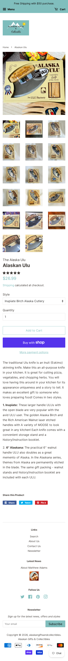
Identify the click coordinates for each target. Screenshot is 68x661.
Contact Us (34, 546)
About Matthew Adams (34, 567)
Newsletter (34, 550)
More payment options (34, 352)
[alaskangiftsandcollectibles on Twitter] (22, 597)
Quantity (8, 310)
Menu (11, 9)
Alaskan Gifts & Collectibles (34, 639)
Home (6, 47)
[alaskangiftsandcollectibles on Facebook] (30, 597)
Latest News (34, 561)
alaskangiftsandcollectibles (45, 634)
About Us (34, 541)
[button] (12, 273)
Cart (62, 9)
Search (34, 536)
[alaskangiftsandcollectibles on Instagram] (46, 597)
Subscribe (55, 624)
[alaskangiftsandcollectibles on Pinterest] (38, 597)
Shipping (8, 285)
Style (6, 294)
